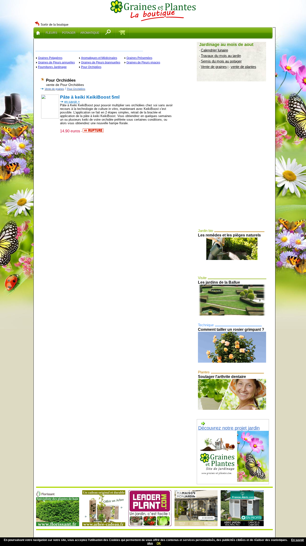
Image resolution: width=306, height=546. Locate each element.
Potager (69, 32)
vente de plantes (243, 67)
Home (38, 32)
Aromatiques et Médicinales (99, 58)
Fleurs (51, 32)
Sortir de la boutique (54, 24)
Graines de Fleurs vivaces (143, 62)
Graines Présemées (139, 58)
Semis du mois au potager (221, 61)
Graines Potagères (50, 58)
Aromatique (89, 32)
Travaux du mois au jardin (221, 56)
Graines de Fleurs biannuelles (100, 62)
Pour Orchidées (91, 67)
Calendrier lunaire (214, 50)
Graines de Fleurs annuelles (56, 62)
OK (159, 543)
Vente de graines (214, 67)
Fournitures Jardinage (52, 67)
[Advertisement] (232, 155)
